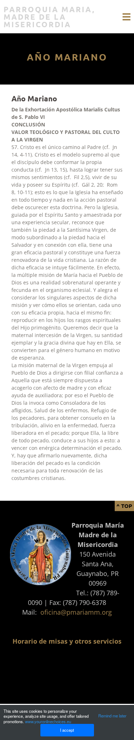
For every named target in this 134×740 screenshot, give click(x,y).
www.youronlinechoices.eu (48, 721)
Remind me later (112, 716)
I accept (67, 730)
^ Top (124, 505)
